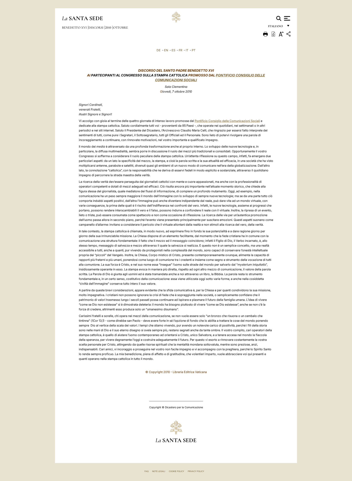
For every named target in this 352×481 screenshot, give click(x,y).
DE (159, 50)
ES (173, 50)
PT (193, 50)
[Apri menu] (286, 18)
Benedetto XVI (74, 27)
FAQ (146, 471)
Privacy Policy (196, 471)
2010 (108, 27)
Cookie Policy (176, 471)
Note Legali (158, 471)
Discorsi (96, 27)
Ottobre (120, 27)
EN (166, 50)
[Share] (289, 34)
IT (187, 50)
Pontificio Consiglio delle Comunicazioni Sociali (227, 121)
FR (180, 50)
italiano (276, 27)
